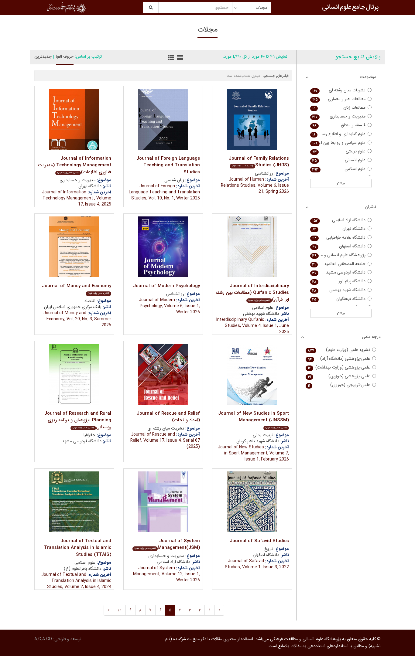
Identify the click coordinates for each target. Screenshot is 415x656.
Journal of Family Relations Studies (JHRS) (259, 162)
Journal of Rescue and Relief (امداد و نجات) (168, 417)
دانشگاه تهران (339, 228)
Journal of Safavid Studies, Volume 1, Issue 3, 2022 (257, 564)
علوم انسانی (339, 160)
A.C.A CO (43, 639)
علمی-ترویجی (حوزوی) (339, 385)
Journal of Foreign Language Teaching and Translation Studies (168, 165)
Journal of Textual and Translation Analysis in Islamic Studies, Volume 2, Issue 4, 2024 (76, 580)
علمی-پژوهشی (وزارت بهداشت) (339, 367)
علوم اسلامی (339, 168)
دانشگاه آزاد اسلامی (339, 220)
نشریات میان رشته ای (339, 90)
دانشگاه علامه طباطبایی (339, 237)
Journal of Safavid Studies (259, 541)
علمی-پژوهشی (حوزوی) (339, 376)
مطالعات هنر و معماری (339, 99)
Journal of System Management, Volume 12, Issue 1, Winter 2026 (166, 574)
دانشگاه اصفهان (339, 246)
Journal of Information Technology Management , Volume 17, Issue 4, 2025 (76, 198)
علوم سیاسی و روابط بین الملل (339, 142)
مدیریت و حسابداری (339, 116)
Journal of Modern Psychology (166, 286)
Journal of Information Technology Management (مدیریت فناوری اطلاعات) (74, 165)
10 (119, 610)
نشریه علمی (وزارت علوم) (339, 349)
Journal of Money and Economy (76, 288)
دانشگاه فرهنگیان (339, 298)
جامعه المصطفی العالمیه (339, 263)
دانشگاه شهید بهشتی (339, 290)
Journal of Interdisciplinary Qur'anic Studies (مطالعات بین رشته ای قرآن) (252, 292)
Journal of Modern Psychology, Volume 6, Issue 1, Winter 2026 (169, 306)
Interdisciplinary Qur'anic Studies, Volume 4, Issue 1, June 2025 (252, 325)
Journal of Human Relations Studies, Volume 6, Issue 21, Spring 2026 (255, 185)
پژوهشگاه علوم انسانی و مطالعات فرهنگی (338, 255)
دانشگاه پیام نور (339, 281)
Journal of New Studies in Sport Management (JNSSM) (253, 420)
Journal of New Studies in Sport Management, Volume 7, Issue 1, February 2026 (253, 453)
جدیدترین (43, 56)
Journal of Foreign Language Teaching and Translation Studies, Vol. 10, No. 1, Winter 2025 (164, 192)
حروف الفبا (65, 56)
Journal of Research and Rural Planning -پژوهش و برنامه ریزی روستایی (77, 420)
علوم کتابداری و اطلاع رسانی (339, 134)
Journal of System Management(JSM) (167, 544)
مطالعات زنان (339, 107)
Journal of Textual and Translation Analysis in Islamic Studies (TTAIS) (77, 547)
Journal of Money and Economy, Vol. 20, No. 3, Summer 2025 (77, 319)
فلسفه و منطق (339, 125)
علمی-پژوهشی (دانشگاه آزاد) (339, 358)
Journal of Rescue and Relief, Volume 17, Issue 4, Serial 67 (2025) (165, 440)
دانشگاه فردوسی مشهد (339, 272)
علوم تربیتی (339, 151)
